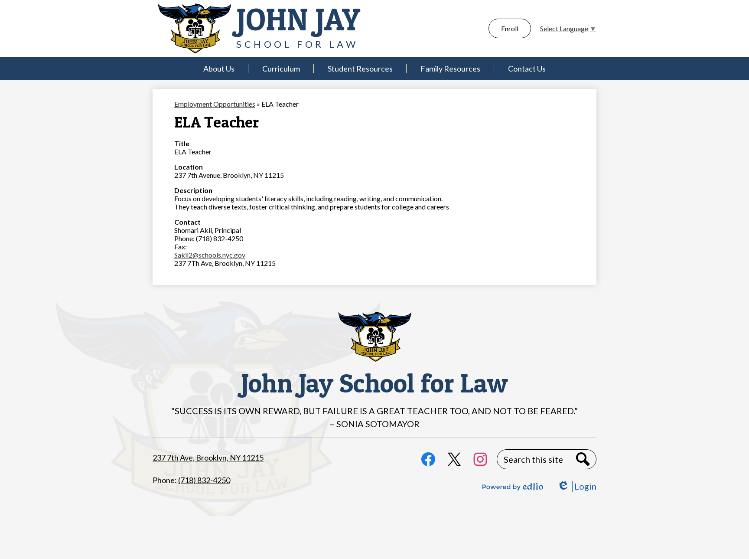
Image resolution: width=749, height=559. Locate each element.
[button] (218, 68)
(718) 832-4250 (204, 480)
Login (576, 486)
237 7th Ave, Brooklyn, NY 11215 (208, 457)
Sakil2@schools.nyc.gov (209, 255)
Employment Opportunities (214, 104)
